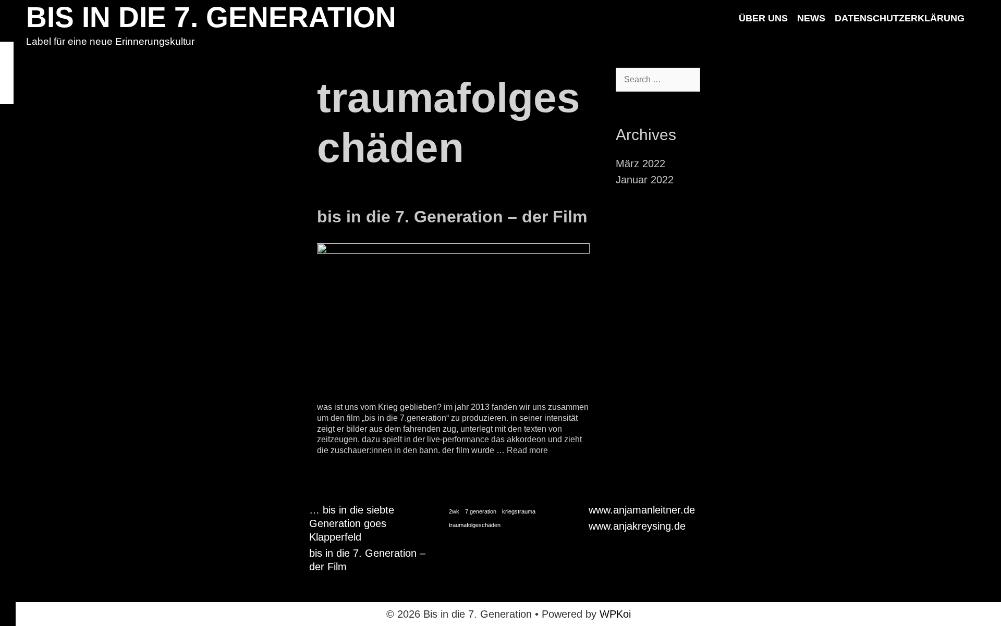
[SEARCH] (980, 18)
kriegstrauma (518, 511)
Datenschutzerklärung (900, 18)
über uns (763, 18)
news (811, 18)
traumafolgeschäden (474, 525)
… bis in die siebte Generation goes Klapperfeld (351, 523)
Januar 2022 (645, 179)
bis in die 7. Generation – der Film (452, 216)
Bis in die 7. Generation (211, 17)
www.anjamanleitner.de (642, 510)
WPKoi (615, 614)
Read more (527, 450)
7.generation (480, 511)
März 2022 (640, 163)
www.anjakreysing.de (637, 526)
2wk (454, 511)
